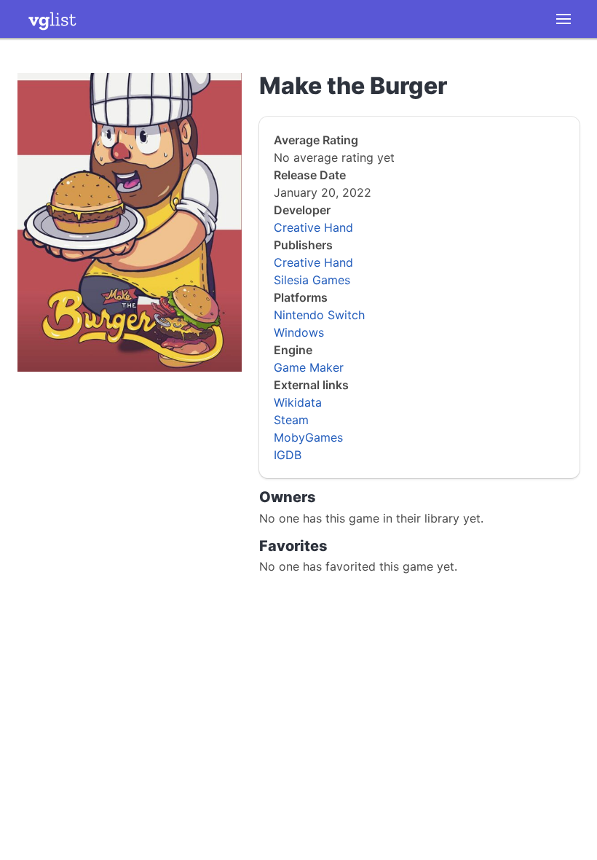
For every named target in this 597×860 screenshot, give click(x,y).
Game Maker (309, 367)
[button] (563, 19)
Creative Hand (313, 227)
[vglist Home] (52, 19)
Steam (291, 420)
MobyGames (308, 437)
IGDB (287, 454)
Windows (299, 332)
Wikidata (298, 402)
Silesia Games (312, 280)
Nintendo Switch (319, 315)
